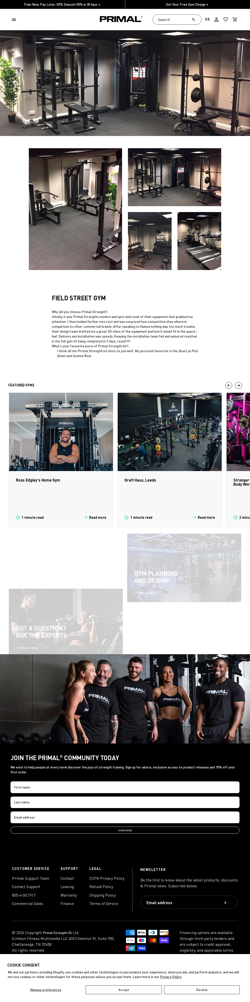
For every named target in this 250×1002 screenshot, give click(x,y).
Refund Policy (101, 886)
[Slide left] (229, 385)
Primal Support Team (30, 878)
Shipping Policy (102, 895)
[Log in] (216, 19)
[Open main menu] (15, 19)
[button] (15, 19)
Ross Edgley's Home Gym (38, 480)
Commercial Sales (27, 903)
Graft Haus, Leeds (140, 480)
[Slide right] (238, 385)
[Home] (121, 19)
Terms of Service (103, 903)
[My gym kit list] (226, 19)
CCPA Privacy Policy (106, 878)
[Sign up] (225, 902)
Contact (67, 878)
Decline (202, 990)
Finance (67, 903)
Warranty (69, 895)
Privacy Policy (171, 977)
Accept (123, 990)
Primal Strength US (57, 933)
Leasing (67, 886)
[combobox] (177, 19)
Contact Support (26, 886)
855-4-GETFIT (24, 895)
